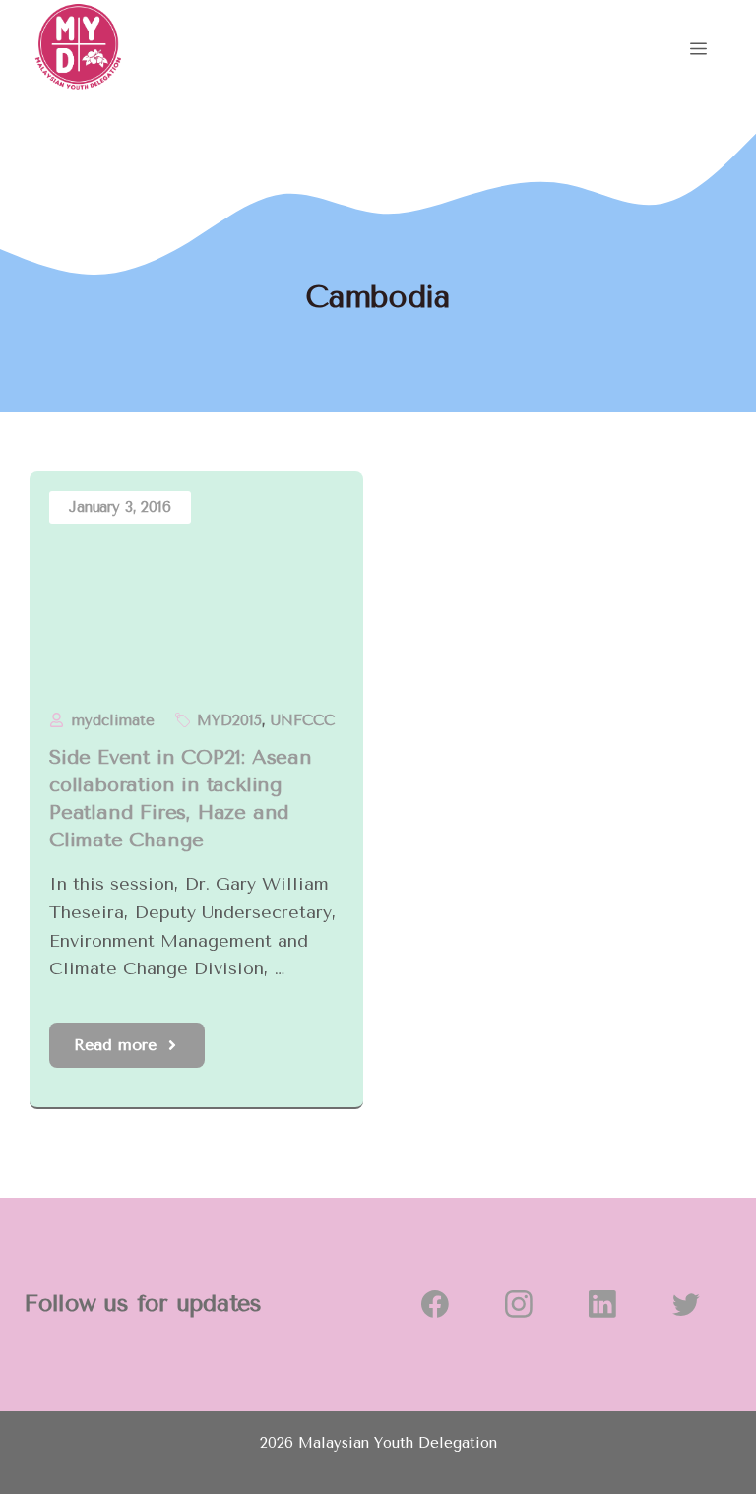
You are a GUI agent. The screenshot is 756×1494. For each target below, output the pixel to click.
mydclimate (113, 720)
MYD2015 (229, 720)
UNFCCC (303, 720)
